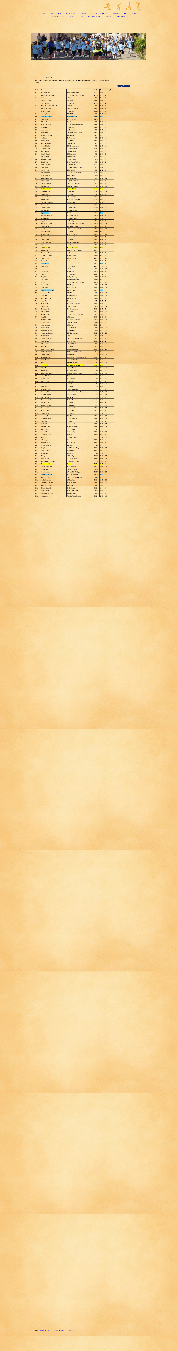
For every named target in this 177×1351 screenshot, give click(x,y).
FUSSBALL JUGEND (118, 13)
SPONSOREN (70, 13)
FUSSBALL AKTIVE (100, 13)
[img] (88, 5)
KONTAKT (108, 17)
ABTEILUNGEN (83, 13)
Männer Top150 (44, 1330)
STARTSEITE (43, 13)
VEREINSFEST (56, 13)
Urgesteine (71, 1330)
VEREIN (80, 17)
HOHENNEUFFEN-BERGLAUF (62, 17)
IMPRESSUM (120, 17)
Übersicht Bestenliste (58, 1330)
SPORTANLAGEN (94, 17)
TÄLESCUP (133, 13)
